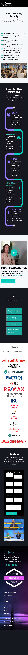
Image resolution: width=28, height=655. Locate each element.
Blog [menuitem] (5, 610)
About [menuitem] (6, 608)
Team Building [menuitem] (8, 595)
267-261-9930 (12, 618)
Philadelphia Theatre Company (13, 561)
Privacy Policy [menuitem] (8, 625)
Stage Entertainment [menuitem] (10, 592)
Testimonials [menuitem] (7, 605)
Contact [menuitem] (6, 613)
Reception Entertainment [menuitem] (11, 598)
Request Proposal (8, 281)
